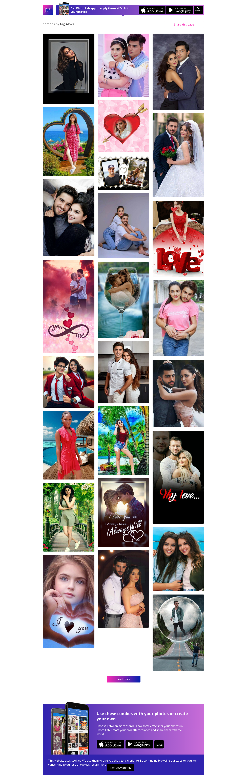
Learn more (99, 764)
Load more (123, 679)
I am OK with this (120, 767)
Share (184, 24)
